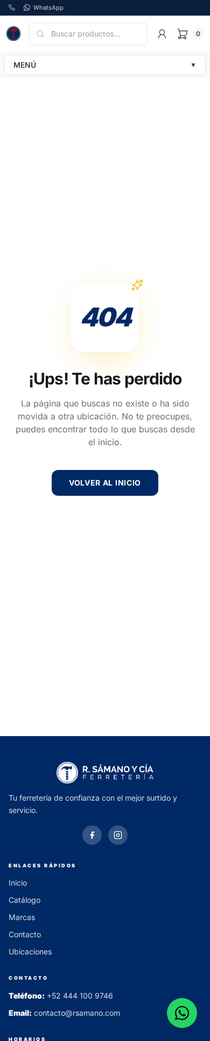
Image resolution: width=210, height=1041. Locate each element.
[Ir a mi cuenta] (162, 34)
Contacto (25, 934)
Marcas (22, 917)
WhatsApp (48, 7)
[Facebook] (92, 835)
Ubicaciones (30, 951)
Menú (105, 64)
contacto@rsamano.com (77, 1012)
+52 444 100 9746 (80, 995)
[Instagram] (118, 835)
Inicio (18, 882)
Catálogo (24, 899)
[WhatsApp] (182, 1013)
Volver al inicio (105, 482)
